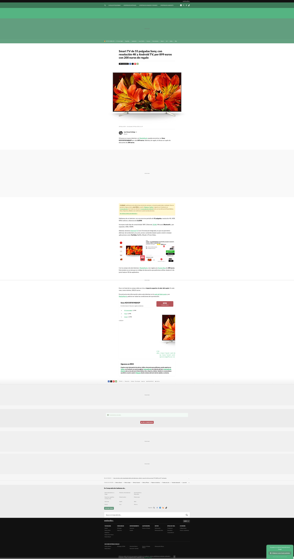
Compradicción (124, 209)
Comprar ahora (165, 304)
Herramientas (155, 41)
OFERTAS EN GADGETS (166, 5)
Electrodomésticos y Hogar (109, 493)
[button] (130, 132)
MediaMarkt (143, 138)
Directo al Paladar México (146, 547)
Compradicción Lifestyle (147, 209)
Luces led (184, 482)
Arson (126, 317)
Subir (185, 521)
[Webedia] (186, 1)
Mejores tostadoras (155, 482)
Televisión (127, 381)
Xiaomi (162, 41)
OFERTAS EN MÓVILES (130, 5)
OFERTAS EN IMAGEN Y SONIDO (148, 5)
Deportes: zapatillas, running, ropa (109, 497)
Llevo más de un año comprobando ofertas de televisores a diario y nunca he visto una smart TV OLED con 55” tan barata (139, 478)
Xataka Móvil (107, 530)
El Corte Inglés (119, 41)
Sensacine (132, 528)
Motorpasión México (159, 546)
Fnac (125, 313)
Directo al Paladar (146, 528)
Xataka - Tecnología (135, 381)
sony (144, 381)
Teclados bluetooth (176, 482)
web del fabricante (161, 294)
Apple (120, 501)
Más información (148, 557)
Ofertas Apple (127, 482)
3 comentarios (124, 63)
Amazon (148, 41)
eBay (135, 501)
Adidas (171, 41)
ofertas (158, 381)
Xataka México (108, 546)
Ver (148, 422)
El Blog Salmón (183, 528)
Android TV (134, 231)
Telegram (181, 5)
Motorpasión (157, 528)
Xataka (106, 528)
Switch (106, 504)
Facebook (186, 5)
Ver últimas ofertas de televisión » (128, 213)
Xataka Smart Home (109, 534)
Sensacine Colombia (134, 548)
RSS (163, 507)
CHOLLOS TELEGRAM (114, 5)
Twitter (184, 5)
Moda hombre (122, 497)
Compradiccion (170, 532)
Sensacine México (134, 546)
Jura (120, 504)
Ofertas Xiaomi (118, 482)
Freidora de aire (166, 482)
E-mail (138, 64)
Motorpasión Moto (159, 530)
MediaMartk (123, 296)
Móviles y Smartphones (124, 492)
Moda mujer (137, 497)
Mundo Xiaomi (108, 536)
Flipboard (135, 64)
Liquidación (134, 41)
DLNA (155, 224)
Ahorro (136, 504)
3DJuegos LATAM (121, 546)
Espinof (131, 530)
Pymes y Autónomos (184, 530)
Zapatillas (127, 41)
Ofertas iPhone (145, 482)
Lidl (166, 41)
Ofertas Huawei (136, 482)
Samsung (107, 501)
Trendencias (170, 528)
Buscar (186, 515)
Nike (176, 41)
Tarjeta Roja (162, 268)
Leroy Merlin (141, 41)
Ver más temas (109, 508)
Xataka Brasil (107, 548)
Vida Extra (119, 530)
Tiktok (189, 5)
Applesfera (107, 532)
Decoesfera (169, 530)
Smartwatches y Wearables (137, 493)
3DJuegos (119, 528)
